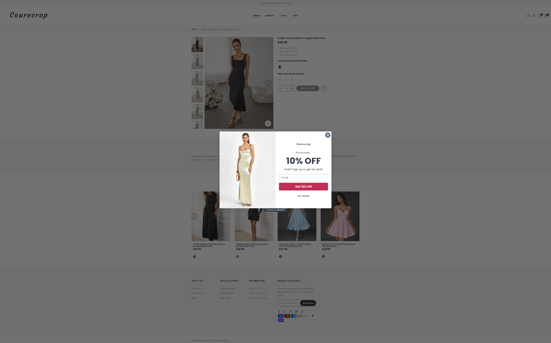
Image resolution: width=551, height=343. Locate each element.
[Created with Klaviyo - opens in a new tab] (275, 210)
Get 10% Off (303, 187)
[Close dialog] (327, 135)
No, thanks (303, 196)
